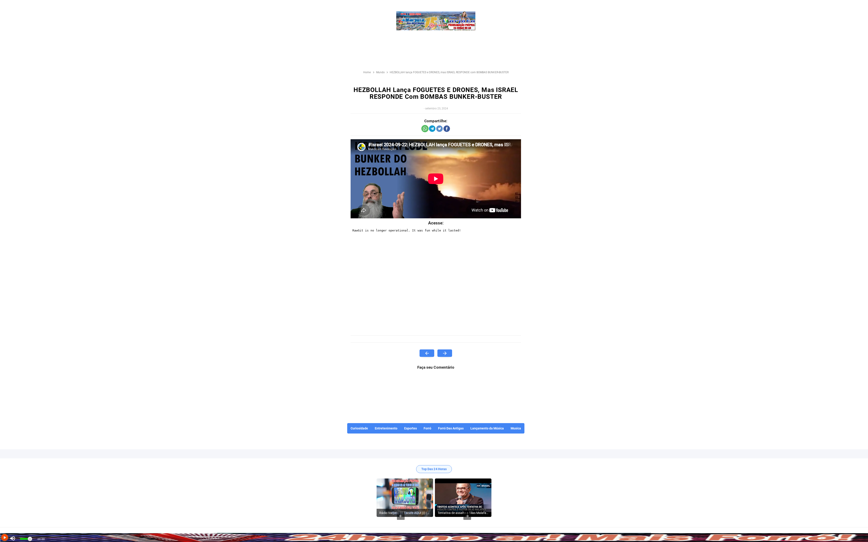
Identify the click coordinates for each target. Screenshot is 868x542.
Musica (516, 428)
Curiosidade (359, 428)
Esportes (410, 428)
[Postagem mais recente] (427, 353)
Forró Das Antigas (451, 428)
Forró (427, 428)
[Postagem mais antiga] (444, 353)
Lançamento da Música (487, 428)
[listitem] (405, 497)
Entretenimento (386, 428)
